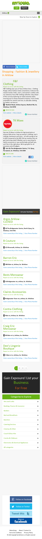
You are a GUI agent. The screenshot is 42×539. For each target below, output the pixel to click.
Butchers (7, 420)
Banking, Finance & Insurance (14, 406)
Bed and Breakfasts (10, 415)
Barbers (6, 411)
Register (24, 8)
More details (17, 113)
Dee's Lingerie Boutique (11, 347)
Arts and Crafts (9, 401)
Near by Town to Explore (29, 17)
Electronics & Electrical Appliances (16, 443)
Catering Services (10, 424)
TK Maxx (18, 120)
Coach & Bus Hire (10, 434)
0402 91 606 (9, 154)
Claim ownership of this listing (12, 233)
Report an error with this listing (13, 87)
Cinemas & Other (10, 429)
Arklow (4, 13)
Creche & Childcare (10, 438)
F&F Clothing (10, 83)
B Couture (9, 241)
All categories (8, 447)
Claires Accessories (14, 292)
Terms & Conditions (15, 533)
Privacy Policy (28, 533)
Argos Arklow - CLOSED (12, 220)
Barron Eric (10, 258)
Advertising (13, 530)
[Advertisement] (21, 42)
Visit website (7, 113)
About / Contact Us (25, 530)
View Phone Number (30, 233)
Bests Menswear (13, 275)
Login (16, 8)
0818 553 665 (10, 110)
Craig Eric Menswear (9, 327)
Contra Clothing (12, 309)
